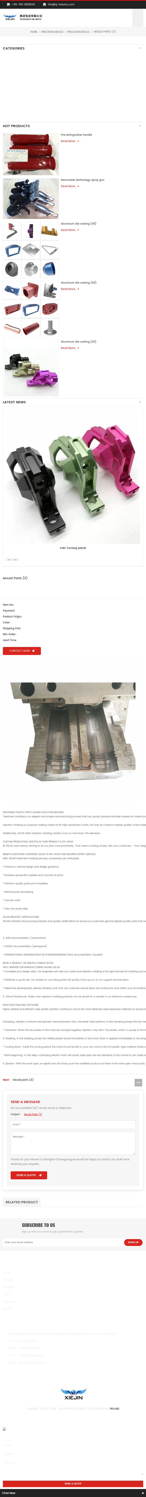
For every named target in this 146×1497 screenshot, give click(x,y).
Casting (11, 78)
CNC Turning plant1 (73, 548)
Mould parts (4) (23, 1080)
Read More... (69, 141)
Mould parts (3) (105, 32)
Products (8, 1287)
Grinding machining (20, 72)
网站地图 (114, 1409)
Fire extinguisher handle (76, 135)
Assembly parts (16, 111)
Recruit (7, 1309)
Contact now (19, 651)
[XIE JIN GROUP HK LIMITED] (22, 17)
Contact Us (10, 1302)
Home (33, 32)
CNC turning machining (23, 67)
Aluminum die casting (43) (78, 342)
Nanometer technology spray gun (82, 180)
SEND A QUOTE (26, 1175)
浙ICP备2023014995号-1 (32, 1363)
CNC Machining (17, 56)
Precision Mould (52, 32)
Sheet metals (15, 117)
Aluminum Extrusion (20, 102)
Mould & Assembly (20, 95)
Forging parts (16, 85)
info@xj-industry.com (61, 5)
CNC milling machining (22, 63)
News (6, 1295)
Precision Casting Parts (23, 89)
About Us (8, 1280)
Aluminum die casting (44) (79, 283)
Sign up (133, 1242)
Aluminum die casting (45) (78, 224)
